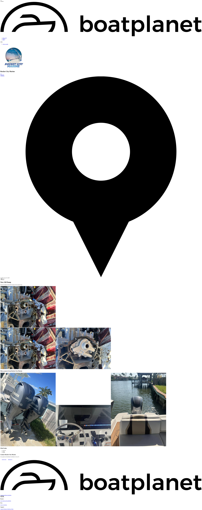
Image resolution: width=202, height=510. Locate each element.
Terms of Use (6, 509)
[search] (1, 42)
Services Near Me (6, 500)
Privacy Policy (11, 509)
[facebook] (0, 496)
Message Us (10, 459)
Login (4, 39)
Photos (6, 495)
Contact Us (2, 509)
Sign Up (4, 38)
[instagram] (2, 496)
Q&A (10, 500)
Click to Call (4, 459)
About (1, 495)
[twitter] (3, 496)
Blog (10, 495)
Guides (8, 495)
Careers (4, 495)
